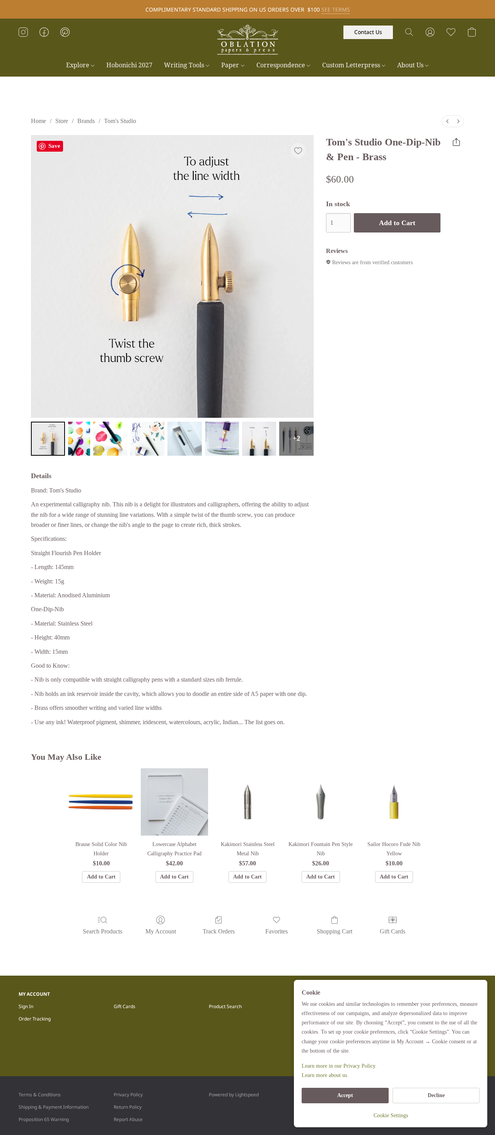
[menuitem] (447, 121)
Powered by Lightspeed (234, 1094)
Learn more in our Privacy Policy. (339, 1066)
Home (38, 121)
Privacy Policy (128, 1094)
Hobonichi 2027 (129, 65)
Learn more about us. (325, 1075)
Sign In (26, 1006)
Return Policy (128, 1107)
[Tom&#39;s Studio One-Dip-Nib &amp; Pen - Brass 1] (79, 439)
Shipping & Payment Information (54, 1107)
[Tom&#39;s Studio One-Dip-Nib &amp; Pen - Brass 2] (110, 439)
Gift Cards (392, 931)
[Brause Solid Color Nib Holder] (101, 801)
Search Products (102, 931)
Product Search (225, 1006)
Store (61, 121)
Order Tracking (35, 1018)
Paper (231, 65)
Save (54, 146)
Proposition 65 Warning (44, 1119)
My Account (160, 931)
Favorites (276, 931)
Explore (78, 65)
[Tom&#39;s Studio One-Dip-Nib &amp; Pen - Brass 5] (222, 439)
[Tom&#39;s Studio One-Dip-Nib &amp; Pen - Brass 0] (48, 439)
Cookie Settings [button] (391, 1115)
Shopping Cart (334, 931)
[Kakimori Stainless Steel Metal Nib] (247, 801)
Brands (86, 121)
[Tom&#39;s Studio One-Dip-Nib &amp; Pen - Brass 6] (259, 439)
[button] (247, 39)
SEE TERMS (335, 9)
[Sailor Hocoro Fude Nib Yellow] (393, 801)
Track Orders (219, 931)
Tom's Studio (120, 121)
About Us (411, 65)
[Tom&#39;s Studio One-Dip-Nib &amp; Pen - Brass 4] (184, 439)
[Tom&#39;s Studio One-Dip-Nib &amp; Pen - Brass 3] (147, 439)
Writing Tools (185, 65)
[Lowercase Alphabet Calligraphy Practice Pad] (174, 801)
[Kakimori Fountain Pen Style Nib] (320, 801)
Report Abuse (128, 1119)
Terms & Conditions (40, 1094)
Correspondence (281, 65)
